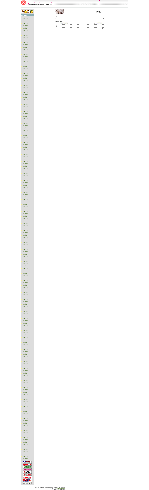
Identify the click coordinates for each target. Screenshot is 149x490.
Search (101, 0)
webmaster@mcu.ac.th (60, 488)
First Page (25, 16)
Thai (125, 0)
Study (111, 0)
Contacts (107, 0)
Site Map (120, 0)
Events (115, 0)
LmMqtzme (25, 18)
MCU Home (96, 0)
